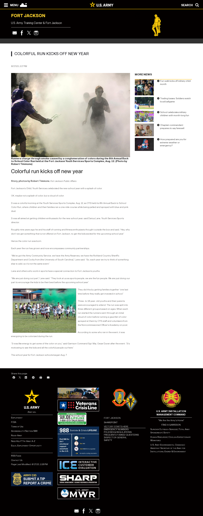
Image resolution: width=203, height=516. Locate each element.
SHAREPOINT (111, 422)
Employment (17, 417)
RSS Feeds (16, 455)
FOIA (13, 422)
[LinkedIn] (26, 377)
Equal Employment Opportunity (26, 445)
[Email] (14, 32)
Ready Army (16, 435)
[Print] (40, 377)
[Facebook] (21, 32)
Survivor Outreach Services (163, 429)
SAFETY (108, 440)
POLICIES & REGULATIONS (118, 432)
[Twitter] (29, 32)
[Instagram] (36, 32)
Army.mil (32, 412)
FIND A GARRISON (171, 424)
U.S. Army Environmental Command (167, 444)
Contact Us (16, 460)
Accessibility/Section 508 (24, 431)
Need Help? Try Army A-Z (23, 441)
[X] (20, 377)
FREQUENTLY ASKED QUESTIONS (121, 434)
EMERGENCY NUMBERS (116, 429)
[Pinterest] (33, 377)
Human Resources (158, 437)
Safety (167, 432)
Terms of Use (17, 426)
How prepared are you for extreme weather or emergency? (173, 142)
